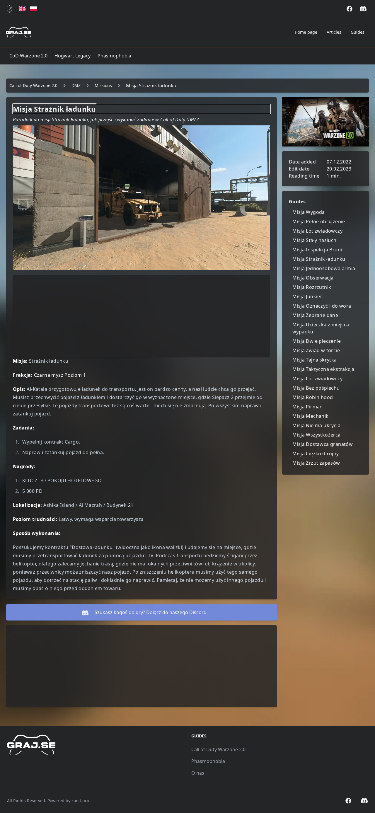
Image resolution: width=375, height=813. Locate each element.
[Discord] (363, 9)
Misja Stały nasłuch (314, 240)
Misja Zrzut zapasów (316, 463)
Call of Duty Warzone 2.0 (218, 749)
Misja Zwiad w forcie (316, 350)
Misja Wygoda (308, 212)
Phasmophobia (114, 55)
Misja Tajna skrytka (314, 360)
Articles (334, 32)
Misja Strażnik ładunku (318, 259)
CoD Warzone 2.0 (28, 55)
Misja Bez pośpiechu (316, 388)
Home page (306, 32)
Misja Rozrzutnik (311, 287)
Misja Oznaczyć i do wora (321, 306)
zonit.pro (80, 800)
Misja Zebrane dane (315, 315)
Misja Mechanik (310, 416)
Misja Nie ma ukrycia (316, 425)
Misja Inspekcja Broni (317, 249)
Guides (357, 32)
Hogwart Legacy (72, 55)
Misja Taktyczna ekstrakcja (323, 369)
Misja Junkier (307, 296)
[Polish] (33, 9)
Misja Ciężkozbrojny (315, 453)
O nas (197, 773)
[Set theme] (11, 9)
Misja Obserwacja (312, 278)
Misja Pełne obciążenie (318, 221)
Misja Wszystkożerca (316, 435)
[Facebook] (349, 9)
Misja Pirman (307, 406)
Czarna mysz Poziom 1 (60, 375)
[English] (22, 9)
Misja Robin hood (312, 397)
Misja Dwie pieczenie (316, 341)
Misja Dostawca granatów (322, 444)
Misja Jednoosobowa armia (323, 268)
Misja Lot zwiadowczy (317, 231)
